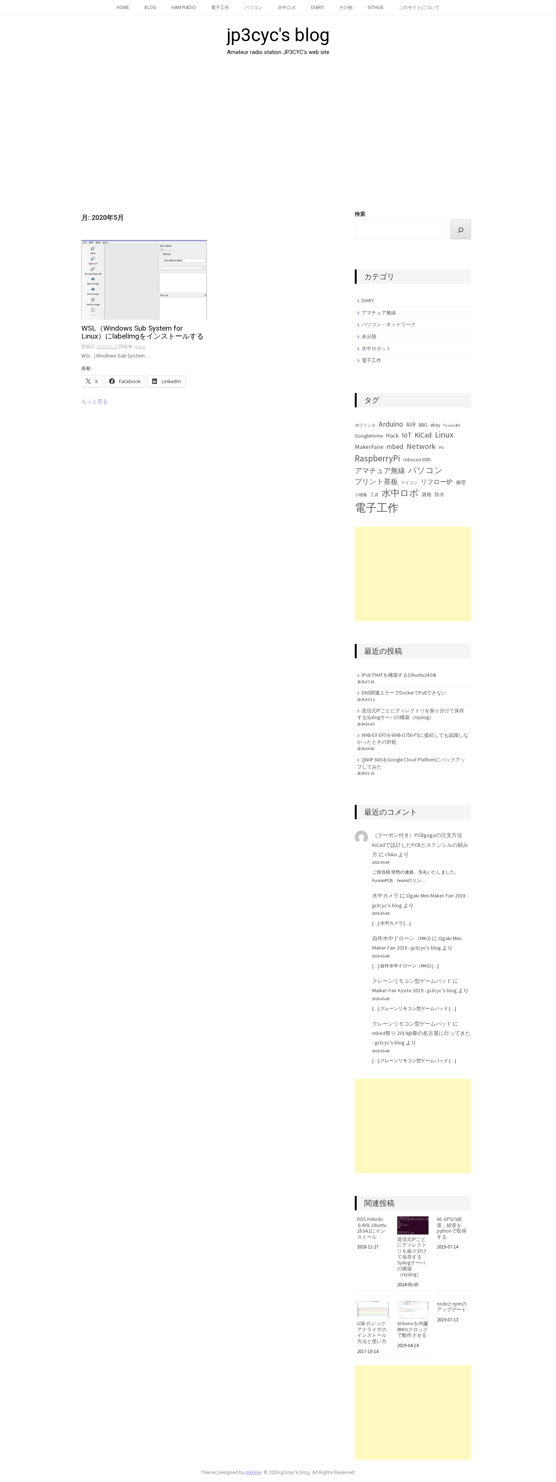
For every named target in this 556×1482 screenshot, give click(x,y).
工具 (374, 494)
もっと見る (94, 401)
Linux (444, 435)
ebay (435, 425)
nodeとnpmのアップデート (452, 1307)
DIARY (317, 7)
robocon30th (417, 459)
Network (421, 446)
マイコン (409, 482)
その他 (346, 7)
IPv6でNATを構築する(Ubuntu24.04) (399, 675)
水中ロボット (376, 348)
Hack (392, 435)
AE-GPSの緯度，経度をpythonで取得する (451, 1228)
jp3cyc (140, 346)
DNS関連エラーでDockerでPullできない (404, 693)
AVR (411, 424)
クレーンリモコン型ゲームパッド (412, 981)
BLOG (150, 7)
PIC (441, 447)
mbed (395, 446)
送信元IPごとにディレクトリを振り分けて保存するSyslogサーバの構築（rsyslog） (410, 714)
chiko (391, 854)
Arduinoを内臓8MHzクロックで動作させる (412, 1329)
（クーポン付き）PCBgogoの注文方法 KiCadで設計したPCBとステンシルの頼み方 (420, 844)
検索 (360, 213)
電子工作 (220, 7)
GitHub (376, 7)
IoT (407, 434)
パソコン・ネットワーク (389, 324)
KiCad (423, 434)
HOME (122, 7)
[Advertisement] (278, 131)
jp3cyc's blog (278, 35)
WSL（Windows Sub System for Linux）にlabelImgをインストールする (142, 332)
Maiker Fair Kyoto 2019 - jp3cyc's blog (414, 990)
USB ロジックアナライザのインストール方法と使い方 (372, 1332)
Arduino (391, 424)
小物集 (361, 494)
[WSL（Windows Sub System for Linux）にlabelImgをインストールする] (144, 280)
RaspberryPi (377, 458)
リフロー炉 (437, 482)
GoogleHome (369, 436)
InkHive (253, 1472)
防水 (439, 494)
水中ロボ (287, 7)
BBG (423, 425)
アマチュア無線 (379, 312)
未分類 (369, 336)
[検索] (460, 229)
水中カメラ (385, 895)
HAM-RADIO (183, 7)
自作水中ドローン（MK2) (401, 938)
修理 (461, 482)
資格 (427, 494)
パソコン (253, 7)
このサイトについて (419, 7)
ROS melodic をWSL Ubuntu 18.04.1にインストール (372, 1228)
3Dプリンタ (365, 425)
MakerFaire (369, 446)
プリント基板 (376, 481)
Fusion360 (451, 425)
